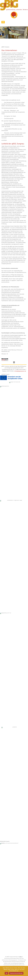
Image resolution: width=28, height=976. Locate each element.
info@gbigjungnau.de (20, 371)
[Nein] (26, 971)
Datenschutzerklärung (16, 973)
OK (6, 973)
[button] (1, 35)
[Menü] (3, 22)
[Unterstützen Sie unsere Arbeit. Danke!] (14, 15)
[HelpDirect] (4, 359)
